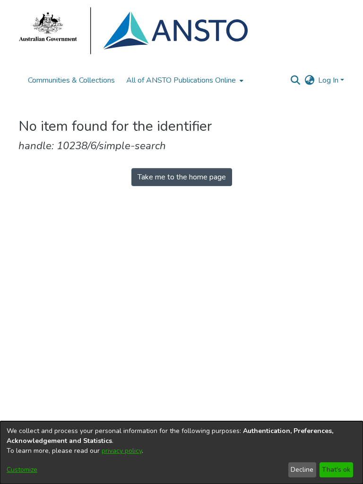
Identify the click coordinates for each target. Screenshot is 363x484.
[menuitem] (183, 80)
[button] (295, 80)
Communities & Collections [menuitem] (71, 80)
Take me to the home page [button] (182, 177)
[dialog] (181, 452)
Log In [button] (329, 80)
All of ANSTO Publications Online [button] (181, 80)
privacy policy (122, 450)
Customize (22, 469)
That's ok (336, 469)
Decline (302, 469)
